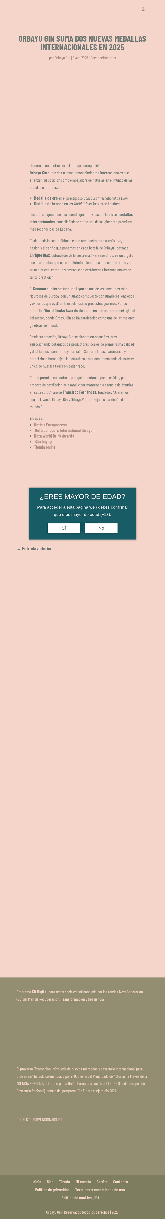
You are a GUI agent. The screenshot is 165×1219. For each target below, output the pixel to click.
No (101, 528)
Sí (64, 528)
